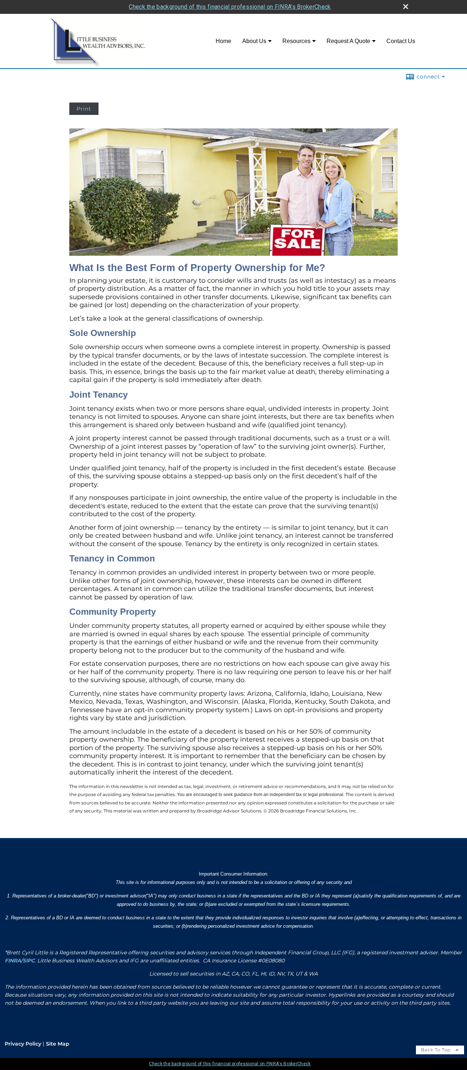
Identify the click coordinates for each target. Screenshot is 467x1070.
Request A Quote (348, 41)
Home (223, 41)
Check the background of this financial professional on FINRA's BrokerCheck (230, 6)
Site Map (57, 1043)
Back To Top (436, 1049)
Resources (296, 41)
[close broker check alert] (406, 6)
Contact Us (400, 41)
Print (84, 108)
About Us (254, 41)
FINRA (13, 960)
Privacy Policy (23, 1043)
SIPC (29, 960)
